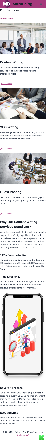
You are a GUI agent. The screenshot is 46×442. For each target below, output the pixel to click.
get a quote (6, 83)
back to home (7, 18)
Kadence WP (23, 435)
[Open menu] (41, 4)
